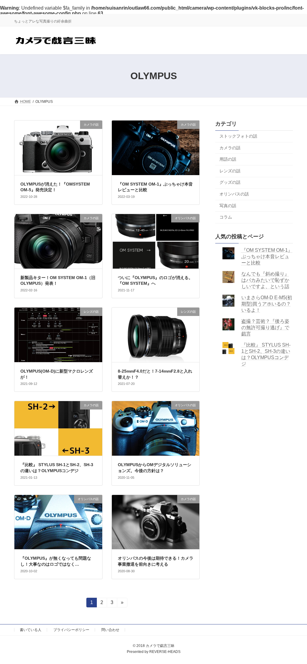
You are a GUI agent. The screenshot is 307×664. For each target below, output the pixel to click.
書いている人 (30, 630)
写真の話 (227, 205)
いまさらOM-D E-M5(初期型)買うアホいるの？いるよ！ (266, 304)
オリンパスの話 (234, 194)
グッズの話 (229, 182)
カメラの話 (229, 147)
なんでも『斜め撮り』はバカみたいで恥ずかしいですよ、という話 (265, 280)
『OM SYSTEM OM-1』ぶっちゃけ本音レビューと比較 (266, 256)
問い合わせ (110, 630)
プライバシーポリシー (71, 630)
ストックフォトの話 (238, 136)
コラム (225, 217)
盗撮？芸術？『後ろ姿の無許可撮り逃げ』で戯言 (265, 327)
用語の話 (227, 159)
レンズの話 (229, 170)
